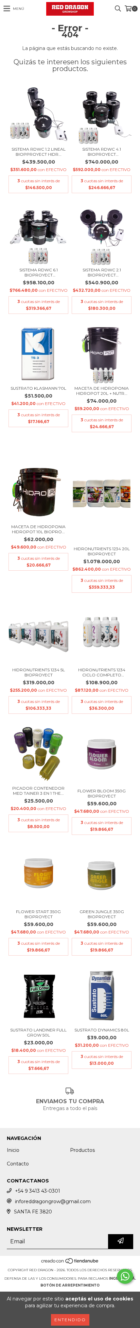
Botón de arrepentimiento (70, 1285)
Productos (82, 1150)
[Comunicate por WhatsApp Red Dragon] (125, 1276)
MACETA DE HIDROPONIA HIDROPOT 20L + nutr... (101, 391)
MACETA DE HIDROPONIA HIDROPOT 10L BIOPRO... (38, 529)
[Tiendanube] (70, 1263)
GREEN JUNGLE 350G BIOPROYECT (102, 914)
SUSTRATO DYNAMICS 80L (101, 1029)
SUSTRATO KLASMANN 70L (38, 388)
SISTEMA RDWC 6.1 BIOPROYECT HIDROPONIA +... (38, 272)
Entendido (70, 1319)
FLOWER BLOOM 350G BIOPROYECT (101, 793)
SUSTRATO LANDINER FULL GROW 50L (38, 1032)
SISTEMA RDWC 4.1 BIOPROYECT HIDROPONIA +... (101, 152)
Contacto (18, 1164)
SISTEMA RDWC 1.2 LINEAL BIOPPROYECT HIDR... (39, 152)
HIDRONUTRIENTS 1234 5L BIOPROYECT (38, 672)
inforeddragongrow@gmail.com (53, 1201)
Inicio (13, 1150)
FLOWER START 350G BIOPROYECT (38, 914)
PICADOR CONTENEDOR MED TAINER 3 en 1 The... (38, 791)
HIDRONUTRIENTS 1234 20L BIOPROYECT (102, 551)
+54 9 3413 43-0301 (37, 1191)
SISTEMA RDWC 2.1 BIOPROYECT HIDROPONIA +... (102, 272)
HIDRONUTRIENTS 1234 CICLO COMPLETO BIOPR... (101, 672)
